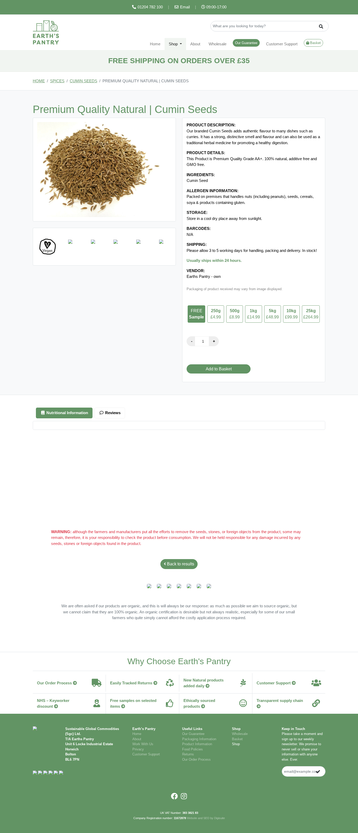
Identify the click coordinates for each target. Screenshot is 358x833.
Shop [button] (174, 44)
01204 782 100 (150, 7)
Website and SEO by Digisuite (206, 818)
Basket (315, 43)
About (195, 44)
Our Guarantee (246, 43)
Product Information (197, 744)
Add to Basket (219, 369)
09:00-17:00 (215, 7)
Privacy (138, 749)
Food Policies (192, 749)
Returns (188, 754)
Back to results (180, 564)
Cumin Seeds (83, 81)
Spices (57, 81)
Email (184, 7)
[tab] (64, 413)
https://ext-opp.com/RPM (275, 462)
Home (155, 44)
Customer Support (281, 44)
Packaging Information (199, 739)
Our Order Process (196, 759)
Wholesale (217, 44)
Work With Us (142, 744)
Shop (236, 744)
